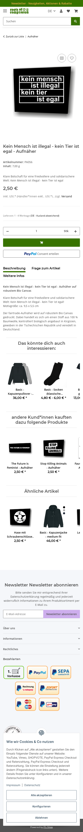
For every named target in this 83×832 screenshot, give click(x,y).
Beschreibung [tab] (14, 268)
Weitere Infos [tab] (13, 276)
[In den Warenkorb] (6, 48)
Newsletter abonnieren (61, 614)
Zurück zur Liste (15, 36)
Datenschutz (32, 785)
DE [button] (50, 11)
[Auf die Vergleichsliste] (62, 58)
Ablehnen (41, 817)
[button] (61, 11)
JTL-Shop (48, 827)
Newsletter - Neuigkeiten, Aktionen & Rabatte (41, 3)
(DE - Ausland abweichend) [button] (44, 215)
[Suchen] (75, 21)
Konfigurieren (41, 806)
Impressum (13, 785)
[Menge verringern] (7, 231)
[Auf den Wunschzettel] (72, 58)
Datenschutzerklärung (24, 596)
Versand (66, 196)
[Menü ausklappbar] (5, 9)
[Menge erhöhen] (75, 231)
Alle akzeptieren (41, 795)
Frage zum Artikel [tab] (46, 268)
